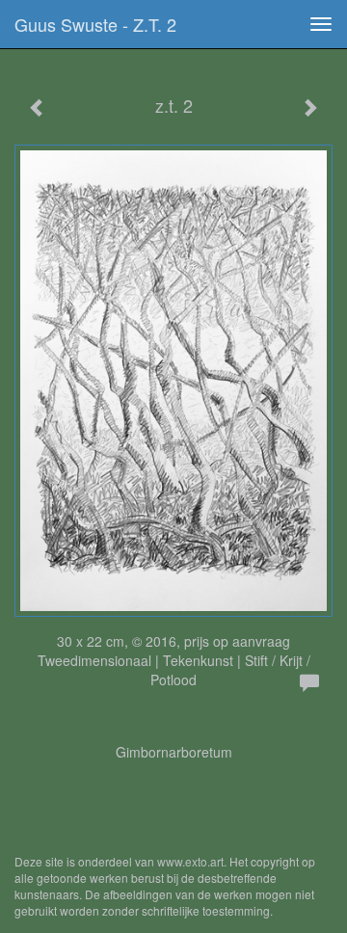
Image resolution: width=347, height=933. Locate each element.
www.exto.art (190, 861)
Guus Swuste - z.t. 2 (95, 24)
